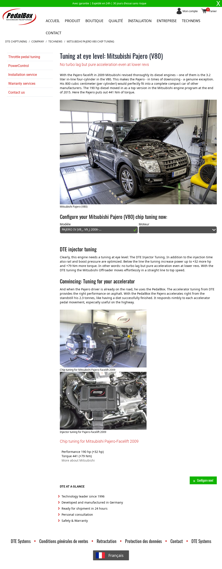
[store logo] (19, 17)
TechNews (55, 41)
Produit (72, 20)
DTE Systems (21, 541)
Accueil (53, 20)
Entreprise (167, 20)
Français (116, 555)
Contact (53, 33)
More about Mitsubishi (78, 460)
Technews (191, 20)
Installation (140, 20)
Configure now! (205, 480)
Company (37, 41)
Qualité (116, 20)
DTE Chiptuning (16, 41)
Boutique (94, 20)
